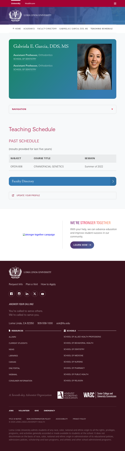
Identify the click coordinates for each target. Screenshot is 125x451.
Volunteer (24, 411)
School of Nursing (73, 362)
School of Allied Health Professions (82, 337)
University (15, 3)
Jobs (11, 411)
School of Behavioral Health (78, 343)
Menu (115, 3)
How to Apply (48, 284)
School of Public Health (76, 374)
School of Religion (73, 380)
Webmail (13, 374)
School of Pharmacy (74, 368)
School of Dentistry (24, 59)
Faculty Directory (23, 181)
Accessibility (62, 419)
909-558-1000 (45, 323)
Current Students (18, 343)
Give (37, 411)
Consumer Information (20, 381)
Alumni (12, 337)
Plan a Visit (32, 284)
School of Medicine (73, 355)
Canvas (12, 362)
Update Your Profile (28, 195)
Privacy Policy (79, 419)
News (11, 349)
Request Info (16, 284)
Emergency (49, 411)
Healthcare (30, 3)
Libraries (13, 356)
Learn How (80, 245)
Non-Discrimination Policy (39, 419)
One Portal (14, 368)
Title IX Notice (15, 419)
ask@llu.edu (63, 323)
